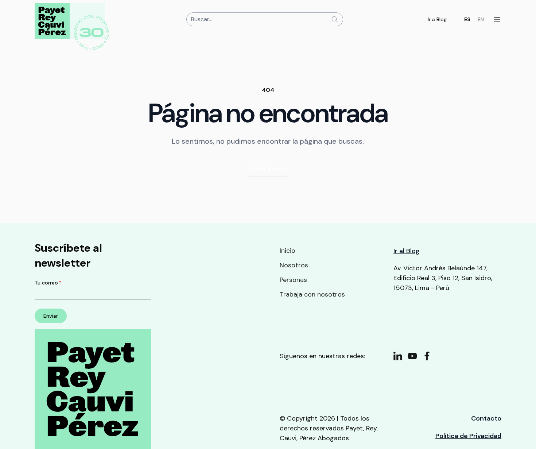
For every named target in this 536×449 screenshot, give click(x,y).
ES (467, 19)
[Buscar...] (335, 19)
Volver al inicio (268, 169)
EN (481, 19)
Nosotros (294, 265)
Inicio (287, 250)
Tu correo (48, 282)
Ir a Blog (437, 19)
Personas (293, 279)
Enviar (50, 316)
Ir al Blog (406, 251)
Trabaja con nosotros (312, 294)
